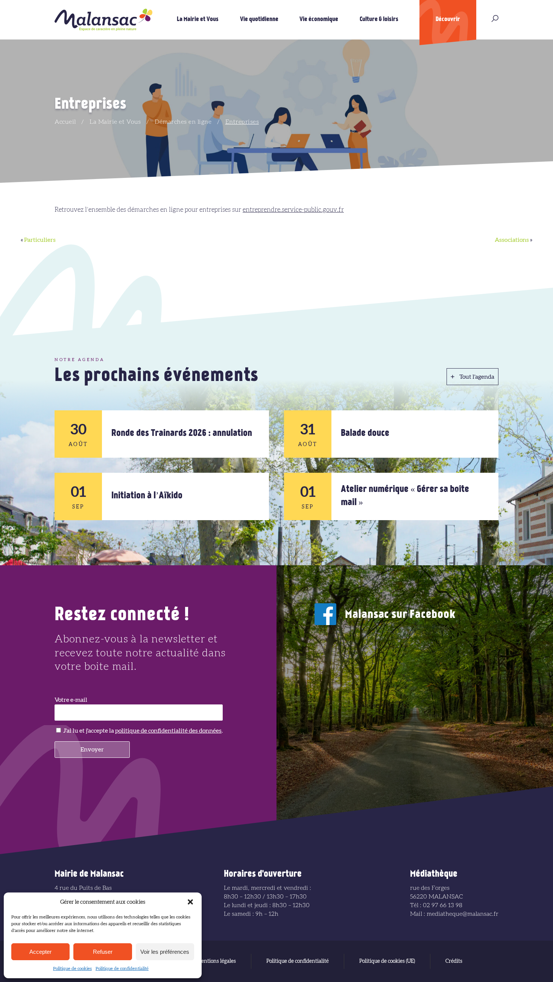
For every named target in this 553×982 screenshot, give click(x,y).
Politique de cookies (72, 968)
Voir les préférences (164, 952)
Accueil (65, 122)
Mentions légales (216, 961)
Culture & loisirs (379, 20)
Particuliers (40, 240)
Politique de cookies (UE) (387, 961)
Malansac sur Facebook (400, 615)
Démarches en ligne (183, 122)
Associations (512, 240)
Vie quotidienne (259, 20)
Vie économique (318, 20)
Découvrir (448, 20)
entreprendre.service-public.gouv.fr (293, 209)
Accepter (40, 952)
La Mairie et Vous (198, 20)
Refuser (102, 952)
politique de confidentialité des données (168, 731)
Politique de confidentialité (122, 968)
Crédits (453, 961)
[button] (190, 902)
